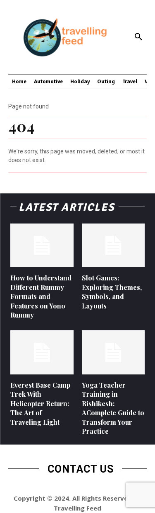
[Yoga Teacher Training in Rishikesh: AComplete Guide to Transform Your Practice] (113, 352)
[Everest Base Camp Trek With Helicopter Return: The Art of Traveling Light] (42, 352)
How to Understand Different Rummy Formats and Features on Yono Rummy (41, 296)
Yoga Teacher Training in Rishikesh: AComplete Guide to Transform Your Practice (113, 408)
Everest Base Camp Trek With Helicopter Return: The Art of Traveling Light (40, 403)
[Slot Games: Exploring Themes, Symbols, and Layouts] (113, 246)
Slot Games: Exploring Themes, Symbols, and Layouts (112, 291)
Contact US (81, 469)
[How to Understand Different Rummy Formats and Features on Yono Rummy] (42, 246)
